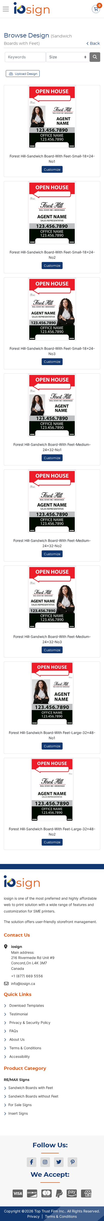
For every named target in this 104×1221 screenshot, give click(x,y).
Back (95, 43)
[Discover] (32, 1193)
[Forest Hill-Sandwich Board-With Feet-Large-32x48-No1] (52, 693)
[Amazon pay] (72, 1193)
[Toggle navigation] (7, 9)
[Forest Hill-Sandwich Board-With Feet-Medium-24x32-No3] (52, 597)
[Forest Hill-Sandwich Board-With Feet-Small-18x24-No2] (52, 212)
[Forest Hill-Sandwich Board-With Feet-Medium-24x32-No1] (52, 405)
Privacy (33, 1216)
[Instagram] (45, 1162)
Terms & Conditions (61, 1216)
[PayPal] (59, 1193)
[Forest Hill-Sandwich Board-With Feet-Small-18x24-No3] (52, 309)
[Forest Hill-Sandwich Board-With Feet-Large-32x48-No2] (52, 789)
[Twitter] (59, 1162)
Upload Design (26, 73)
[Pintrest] (72, 1162)
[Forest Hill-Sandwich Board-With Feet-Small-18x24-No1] (52, 116)
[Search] (95, 57)
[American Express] (86, 1193)
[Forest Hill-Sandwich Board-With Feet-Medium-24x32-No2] (52, 501)
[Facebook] (31, 1162)
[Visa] (18, 1193)
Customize (52, 169)
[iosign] (29, 9)
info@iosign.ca (23, 983)
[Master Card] (46, 1193)
